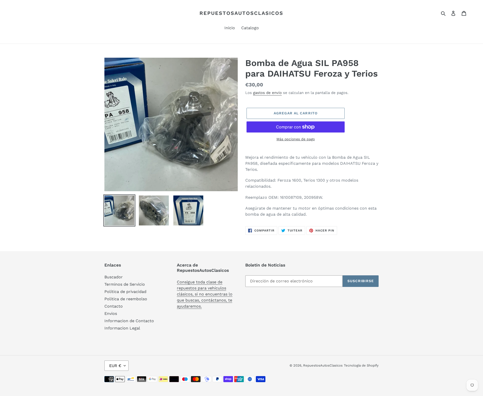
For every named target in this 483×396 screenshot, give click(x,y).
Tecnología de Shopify (361, 365)
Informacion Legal (122, 328)
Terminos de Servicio (124, 284)
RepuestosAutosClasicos (241, 13)
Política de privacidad (125, 291)
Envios (110, 313)
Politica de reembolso (125, 298)
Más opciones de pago (295, 139)
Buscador (113, 277)
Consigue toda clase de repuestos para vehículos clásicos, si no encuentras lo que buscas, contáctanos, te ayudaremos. (204, 294)
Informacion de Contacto (129, 320)
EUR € (115, 365)
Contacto (113, 306)
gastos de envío (267, 92)
